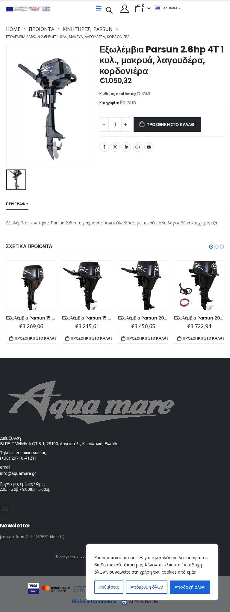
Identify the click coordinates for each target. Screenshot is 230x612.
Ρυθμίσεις (109, 587)
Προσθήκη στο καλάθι (170, 125)
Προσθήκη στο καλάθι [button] (35, 338)
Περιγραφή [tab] (17, 203)
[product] (31, 285)
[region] (152, 572)
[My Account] (124, 8)
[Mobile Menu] (98, 8)
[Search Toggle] (109, 9)
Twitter (115, 147)
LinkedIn (126, 147)
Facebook (104, 147)
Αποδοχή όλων (190, 587)
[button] (211, 246)
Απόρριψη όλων (147, 587)
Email (149, 147)
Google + (138, 147)
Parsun (128, 102)
